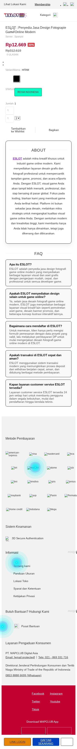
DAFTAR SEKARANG (45, 742)
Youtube (55, 701)
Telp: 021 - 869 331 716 (53, 657)
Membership (42, 4)
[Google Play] (59, 733)
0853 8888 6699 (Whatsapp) (23, 675)
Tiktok (35, 709)
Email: (20, 657)
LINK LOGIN (17, 741)
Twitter (36, 701)
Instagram (56, 693)
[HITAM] (16, 79)
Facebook (38, 693)
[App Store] (33, 733)
